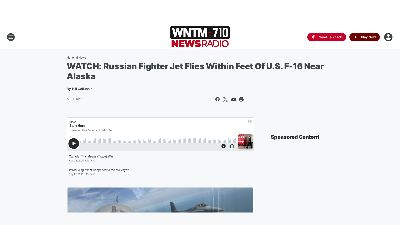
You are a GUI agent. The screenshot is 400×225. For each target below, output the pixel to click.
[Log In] (388, 37)
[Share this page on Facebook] (217, 99)
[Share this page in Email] (233, 99)
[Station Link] (200, 37)
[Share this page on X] (225, 99)
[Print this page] (241, 99)
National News (76, 57)
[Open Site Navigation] (11, 37)
